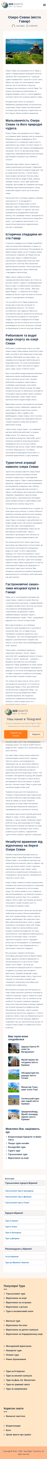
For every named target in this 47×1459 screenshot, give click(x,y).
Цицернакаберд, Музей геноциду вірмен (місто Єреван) (29, 1115)
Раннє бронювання (16, 1359)
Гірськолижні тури (17, 1154)
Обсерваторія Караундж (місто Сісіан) (30, 1075)
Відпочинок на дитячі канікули (22, 1330)
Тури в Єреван (11, 1221)
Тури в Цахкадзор (13, 1233)
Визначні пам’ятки (15, 1416)
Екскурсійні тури (16, 1147)
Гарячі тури (14, 1151)
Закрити (36, 734)
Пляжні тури (12, 1355)
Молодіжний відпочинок (18, 1346)
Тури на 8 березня (15, 1371)
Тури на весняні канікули (19, 1376)
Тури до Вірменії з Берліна (17, 1262)
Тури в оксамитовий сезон (19, 1311)
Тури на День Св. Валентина (20, 1380)
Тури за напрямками (16, 1389)
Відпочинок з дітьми (17, 1307)
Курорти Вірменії (14, 1213)
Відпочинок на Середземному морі (24, 1334)
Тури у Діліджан (12, 1238)
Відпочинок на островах (18, 1302)
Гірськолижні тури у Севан (17, 1203)
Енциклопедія (13, 1426)
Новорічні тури (14, 1350)
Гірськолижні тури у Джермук (18, 1197)
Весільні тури (13, 1321)
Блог (8, 1430)
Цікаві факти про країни (18, 1434)
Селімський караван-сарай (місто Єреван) (30, 1101)
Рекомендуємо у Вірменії (18, 1249)
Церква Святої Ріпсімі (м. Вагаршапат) (30, 1049)
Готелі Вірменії (11, 1257)
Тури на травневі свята (18, 1384)
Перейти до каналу (16, 734)
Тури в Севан (11, 1227)
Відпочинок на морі (18, 1158)
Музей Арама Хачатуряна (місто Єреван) (30, 1062)
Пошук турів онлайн (18, 1143)
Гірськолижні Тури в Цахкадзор (19, 1191)
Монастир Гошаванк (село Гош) (29, 1088)
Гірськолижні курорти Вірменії (21, 1183)
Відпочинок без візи (16, 1325)
